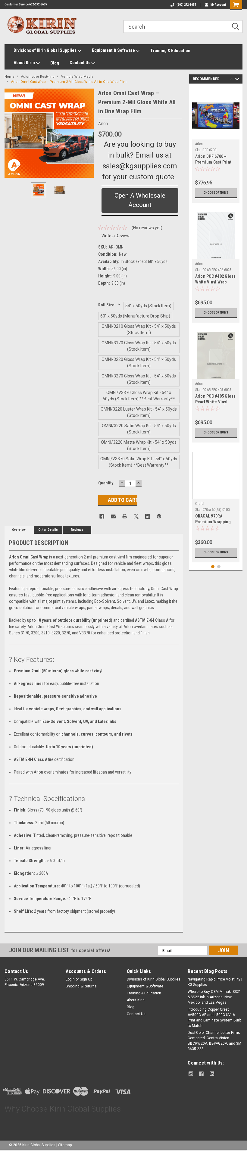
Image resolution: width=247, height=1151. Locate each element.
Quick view (215, 134)
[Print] (124, 516)
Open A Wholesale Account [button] (139, 200)
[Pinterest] (159, 516)
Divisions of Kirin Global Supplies (45, 50)
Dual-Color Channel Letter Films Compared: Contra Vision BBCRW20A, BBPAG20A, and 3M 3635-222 (214, 1041)
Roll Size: (109, 304)
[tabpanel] (216, 145)
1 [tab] (212, 566)
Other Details (48, 530)
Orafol (199, 504)
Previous (11, 133)
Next (88, 133)
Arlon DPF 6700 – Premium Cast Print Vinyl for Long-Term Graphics (214, 160)
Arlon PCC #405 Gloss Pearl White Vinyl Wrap (215, 399)
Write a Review (116, 235)
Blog (54, 63)
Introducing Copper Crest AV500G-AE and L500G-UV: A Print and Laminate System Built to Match (214, 1017)
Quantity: (106, 482)
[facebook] (201, 1073)
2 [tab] (218, 566)
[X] (136, 516)
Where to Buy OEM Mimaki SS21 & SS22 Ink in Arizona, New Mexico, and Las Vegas (214, 997)
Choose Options (216, 192)
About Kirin (25, 62)
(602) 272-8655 (186, 4)
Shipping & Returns (81, 986)
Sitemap (65, 1145)
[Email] (113, 516)
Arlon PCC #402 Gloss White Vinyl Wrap (215, 279)
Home (9, 77)
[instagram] (191, 1073)
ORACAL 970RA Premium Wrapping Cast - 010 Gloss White (213, 519)
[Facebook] (101, 516)
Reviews (77, 530)
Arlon (199, 144)
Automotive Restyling (38, 77)
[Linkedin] (147, 516)
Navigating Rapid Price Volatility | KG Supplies (215, 982)
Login (70, 979)
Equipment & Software (114, 50)
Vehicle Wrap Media (77, 77)
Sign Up (86, 979)
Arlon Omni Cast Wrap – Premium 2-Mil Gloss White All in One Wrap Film (69, 82)
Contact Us (80, 62)
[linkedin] (212, 1073)
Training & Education (170, 50)
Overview (19, 530)
